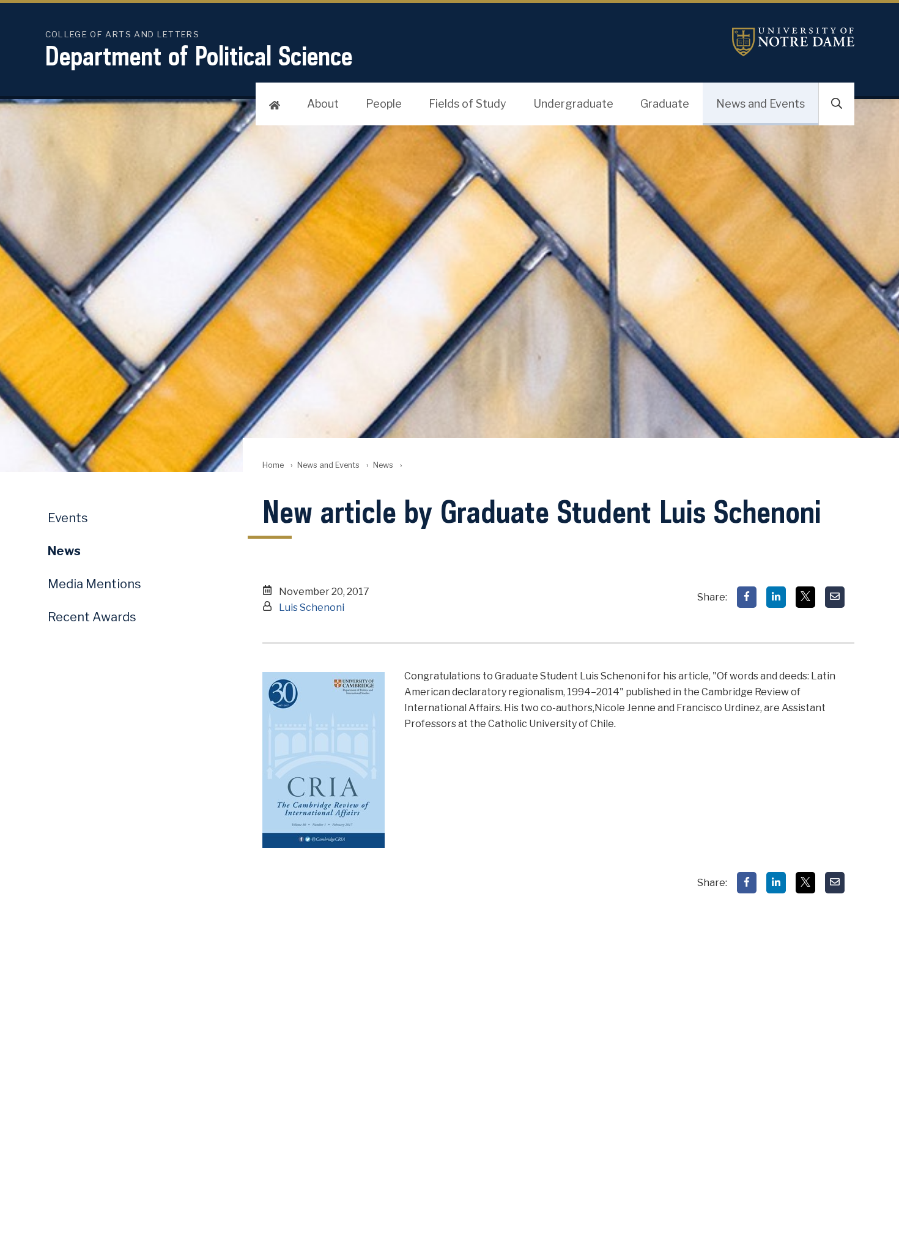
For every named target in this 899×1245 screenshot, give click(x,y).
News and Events (760, 103)
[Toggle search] (836, 104)
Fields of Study (467, 103)
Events (68, 518)
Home (273, 465)
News (383, 465)
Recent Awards (92, 617)
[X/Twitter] (805, 597)
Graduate (664, 103)
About (323, 103)
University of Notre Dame (793, 42)
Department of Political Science (198, 55)
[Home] (275, 104)
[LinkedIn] (776, 597)
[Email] (835, 597)
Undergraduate (573, 103)
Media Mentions (94, 584)
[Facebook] (747, 597)
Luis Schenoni (311, 607)
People (384, 103)
